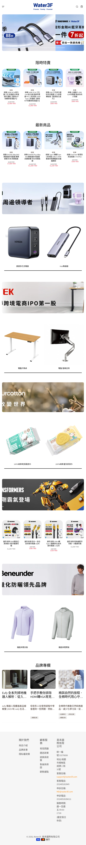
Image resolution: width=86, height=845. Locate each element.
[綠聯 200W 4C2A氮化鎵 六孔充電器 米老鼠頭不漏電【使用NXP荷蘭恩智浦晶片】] (11, 78)
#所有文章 (71, 714)
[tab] (25, 48)
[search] (77, 6)
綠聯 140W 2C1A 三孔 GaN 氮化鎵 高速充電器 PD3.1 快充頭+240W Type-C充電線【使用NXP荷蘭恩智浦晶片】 (32, 96)
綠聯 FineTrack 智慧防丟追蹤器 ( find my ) (75, 155)
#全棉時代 (63, 714)
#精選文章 (34, 717)
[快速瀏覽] (18, 80)
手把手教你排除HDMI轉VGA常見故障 (42, 695)
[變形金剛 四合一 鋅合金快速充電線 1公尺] (32, 529)
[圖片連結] (43, 198)
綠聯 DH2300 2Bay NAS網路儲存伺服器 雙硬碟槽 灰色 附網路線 (11, 156)
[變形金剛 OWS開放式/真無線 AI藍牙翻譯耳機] (11, 529)
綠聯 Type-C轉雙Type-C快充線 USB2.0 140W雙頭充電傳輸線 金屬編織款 (53, 157)
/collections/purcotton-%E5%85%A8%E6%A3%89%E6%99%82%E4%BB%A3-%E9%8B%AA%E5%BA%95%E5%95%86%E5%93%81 (36, 17)
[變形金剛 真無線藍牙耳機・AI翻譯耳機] (75, 529)
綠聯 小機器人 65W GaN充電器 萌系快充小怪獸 (74, 94)
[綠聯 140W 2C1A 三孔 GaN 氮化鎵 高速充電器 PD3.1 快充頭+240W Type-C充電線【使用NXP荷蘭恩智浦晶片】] (32, 78)
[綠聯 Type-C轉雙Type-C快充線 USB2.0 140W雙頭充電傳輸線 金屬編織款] (53, 140)
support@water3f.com (67, 776)
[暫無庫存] (81, 146)
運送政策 (44, 752)
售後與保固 (44, 766)
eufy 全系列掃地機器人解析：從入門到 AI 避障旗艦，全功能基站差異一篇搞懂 (14, 695)
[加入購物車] (60, 84)
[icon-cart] (81, 6)
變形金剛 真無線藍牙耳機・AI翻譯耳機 (75, 542)
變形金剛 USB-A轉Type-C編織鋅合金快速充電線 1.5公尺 (53, 543)
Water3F (37, 836)
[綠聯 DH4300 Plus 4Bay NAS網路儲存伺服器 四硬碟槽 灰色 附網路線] (32, 140)
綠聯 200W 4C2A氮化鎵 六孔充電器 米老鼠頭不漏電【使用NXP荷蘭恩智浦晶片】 (11, 95)
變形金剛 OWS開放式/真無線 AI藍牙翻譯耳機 (11, 543)
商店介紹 (23, 745)
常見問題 (44, 748)
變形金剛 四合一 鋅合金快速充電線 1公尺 (32, 542)
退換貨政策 (44, 759)
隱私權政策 (24, 754)
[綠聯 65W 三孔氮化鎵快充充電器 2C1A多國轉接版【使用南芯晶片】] (53, 78)
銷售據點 (44, 771)
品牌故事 (23, 749)
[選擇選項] (18, 84)
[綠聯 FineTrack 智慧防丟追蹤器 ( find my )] (75, 140)
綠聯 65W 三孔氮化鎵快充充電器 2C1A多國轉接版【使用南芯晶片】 (53, 95)
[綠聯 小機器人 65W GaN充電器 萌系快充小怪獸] (75, 78)
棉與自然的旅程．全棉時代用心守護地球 (71, 695)
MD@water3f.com (65, 791)
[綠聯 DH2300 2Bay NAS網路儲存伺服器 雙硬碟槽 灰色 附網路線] (11, 140)
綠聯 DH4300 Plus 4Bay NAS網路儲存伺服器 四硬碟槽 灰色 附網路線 (32, 157)
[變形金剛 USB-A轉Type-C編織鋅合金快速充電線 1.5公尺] (53, 529)
